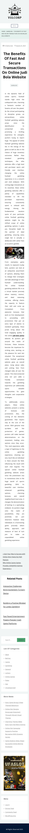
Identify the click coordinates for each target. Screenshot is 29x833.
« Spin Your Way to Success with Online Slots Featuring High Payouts (14, 557)
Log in (7, 805)
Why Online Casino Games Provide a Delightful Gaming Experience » (12, 566)
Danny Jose (9, 46)
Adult (7, 655)
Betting (7, 658)
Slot (6, 684)
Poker (7, 680)
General (8, 669)
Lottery (7, 673)
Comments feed (11, 812)
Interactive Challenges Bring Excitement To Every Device (14, 589)
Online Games (10, 677)
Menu (14, 26)
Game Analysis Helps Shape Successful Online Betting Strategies (14, 744)
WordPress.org (10, 816)
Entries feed (9, 808)
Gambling (14, 85)
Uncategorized (10, 688)
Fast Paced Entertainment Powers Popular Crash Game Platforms (14, 620)
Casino (7, 662)
